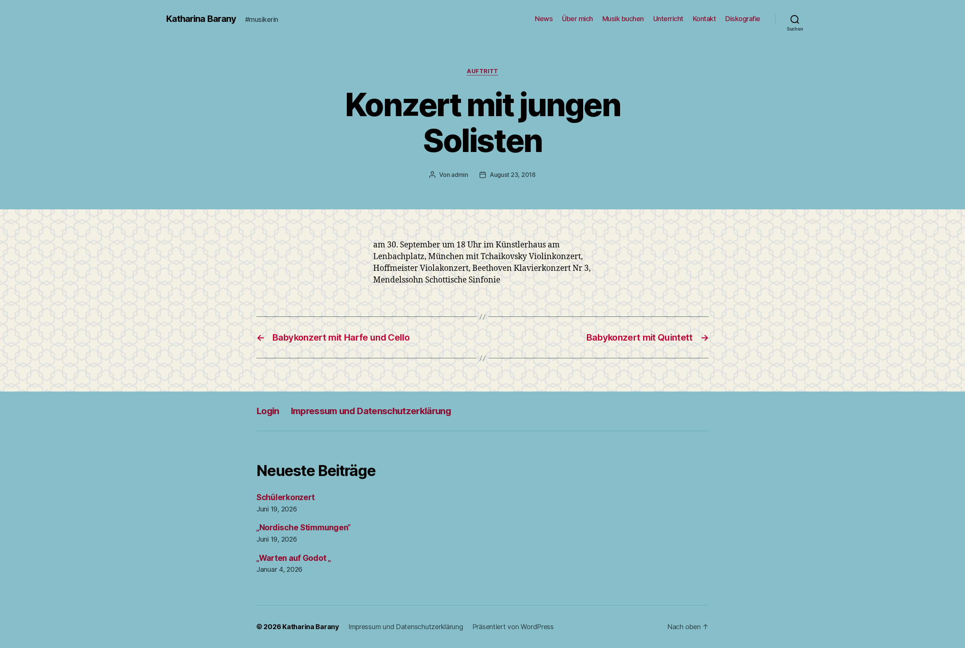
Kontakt (704, 19)
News (544, 19)
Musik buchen (623, 19)
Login (267, 410)
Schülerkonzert (285, 497)
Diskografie (742, 19)
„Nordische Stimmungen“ (303, 527)
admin (459, 174)
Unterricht (668, 19)
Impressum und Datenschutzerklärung (371, 410)
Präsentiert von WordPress (513, 627)
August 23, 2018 (513, 174)
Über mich (577, 19)
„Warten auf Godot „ (293, 558)
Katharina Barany (201, 18)
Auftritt (482, 71)
